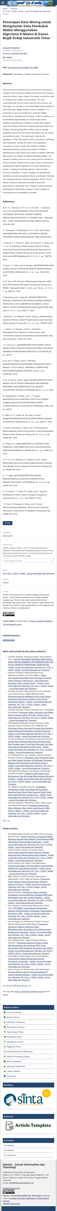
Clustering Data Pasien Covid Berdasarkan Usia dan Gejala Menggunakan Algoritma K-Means (31, 776)
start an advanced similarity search (29, 991)
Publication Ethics (14, 1037)
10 (18, 985)
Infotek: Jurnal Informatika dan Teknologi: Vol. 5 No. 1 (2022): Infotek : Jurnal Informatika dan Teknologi (28, 813)
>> (9, 820)
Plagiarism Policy (14, 1047)
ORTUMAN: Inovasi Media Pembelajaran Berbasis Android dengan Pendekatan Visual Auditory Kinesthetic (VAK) (30, 911)
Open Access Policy (15, 1032)
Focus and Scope (13, 1012)
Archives (14, 9)
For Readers (9, 1145)
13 (25, 985)
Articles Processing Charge (17, 1056)
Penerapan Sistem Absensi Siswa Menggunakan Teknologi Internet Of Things (29, 881)
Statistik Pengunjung (11, 1188)
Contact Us (11, 1076)
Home (5, 9)
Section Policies (13, 1017)
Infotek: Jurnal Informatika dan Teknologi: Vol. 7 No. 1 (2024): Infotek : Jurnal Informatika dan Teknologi (30, 704)
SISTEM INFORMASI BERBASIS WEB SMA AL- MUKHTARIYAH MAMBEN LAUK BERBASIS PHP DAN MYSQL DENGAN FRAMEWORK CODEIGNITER (30, 662)
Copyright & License (14, 1042)
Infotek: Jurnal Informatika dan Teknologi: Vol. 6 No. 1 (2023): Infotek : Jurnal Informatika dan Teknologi (30, 686)
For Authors (9, 1150)
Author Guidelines (13, 1061)
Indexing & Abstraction (16, 1066)
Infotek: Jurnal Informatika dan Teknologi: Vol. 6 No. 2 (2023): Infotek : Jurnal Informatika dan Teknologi (30, 717)
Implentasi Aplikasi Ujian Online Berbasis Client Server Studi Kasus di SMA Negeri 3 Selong (29, 808)
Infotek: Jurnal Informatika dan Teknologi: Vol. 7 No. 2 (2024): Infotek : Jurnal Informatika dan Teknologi (30, 935)
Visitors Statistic (13, 1071)
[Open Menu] (2, 2)
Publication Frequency (15, 1022)
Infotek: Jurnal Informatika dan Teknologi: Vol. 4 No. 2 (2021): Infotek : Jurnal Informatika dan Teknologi (30, 797)
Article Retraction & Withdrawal (19, 1052)
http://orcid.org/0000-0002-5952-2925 (15, 53)
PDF (8, 523)
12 (23, 985)
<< (4, 985)
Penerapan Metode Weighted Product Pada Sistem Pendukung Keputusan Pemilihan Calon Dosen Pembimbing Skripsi (29, 699)
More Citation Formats (14, 560)
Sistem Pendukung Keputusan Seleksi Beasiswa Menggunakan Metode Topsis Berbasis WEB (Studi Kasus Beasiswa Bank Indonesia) (31, 839)
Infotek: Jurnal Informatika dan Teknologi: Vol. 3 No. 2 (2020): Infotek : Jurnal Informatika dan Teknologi (30, 749)
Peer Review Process (16, 1027)
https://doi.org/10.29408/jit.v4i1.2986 (22, 67)
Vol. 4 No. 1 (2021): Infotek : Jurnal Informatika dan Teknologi (26, 11)
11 (20, 985)
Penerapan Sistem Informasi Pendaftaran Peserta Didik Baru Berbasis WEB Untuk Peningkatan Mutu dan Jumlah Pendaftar (30, 895)
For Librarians (10, 1155)
